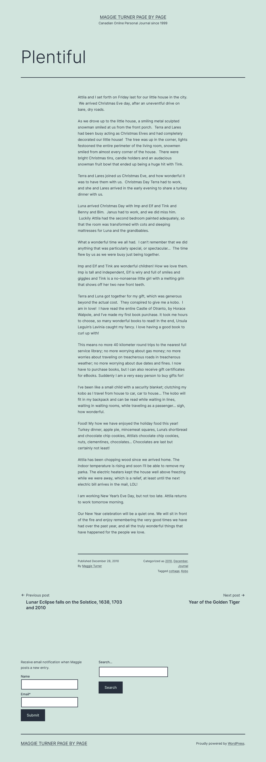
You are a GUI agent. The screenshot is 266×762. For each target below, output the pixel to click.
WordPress (236, 743)
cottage (174, 571)
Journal (183, 566)
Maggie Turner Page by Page (133, 17)
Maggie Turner (92, 566)
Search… (105, 662)
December (180, 561)
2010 (168, 561)
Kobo (184, 571)
